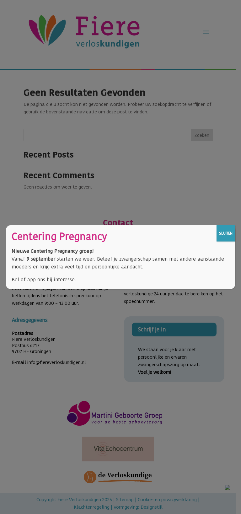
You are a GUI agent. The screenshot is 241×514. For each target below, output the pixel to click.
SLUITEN (226, 233)
